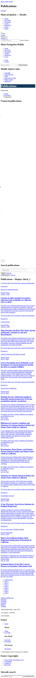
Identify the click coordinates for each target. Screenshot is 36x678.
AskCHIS (7, 73)
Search (6, 28)
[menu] (18, 51)
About (6, 18)
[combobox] (13, 676)
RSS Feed (7, 665)
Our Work (7, 20)
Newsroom (7, 22)
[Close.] (1, 668)
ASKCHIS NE (8, 74)
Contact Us (7, 663)
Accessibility (8, 661)
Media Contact (8, 79)
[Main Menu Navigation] (1, 32)
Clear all (8, 273)
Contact (6, 23)
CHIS (6, 76)
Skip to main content (7, 1)
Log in (6, 27)
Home (6, 93)
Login (6, 60)
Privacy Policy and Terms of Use (14, 660)
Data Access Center (10, 78)
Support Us (7, 25)
